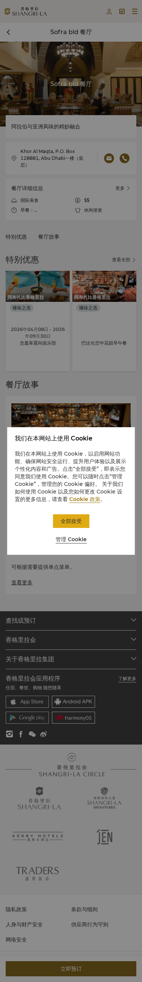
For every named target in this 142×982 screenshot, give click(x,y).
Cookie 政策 (84, 499)
